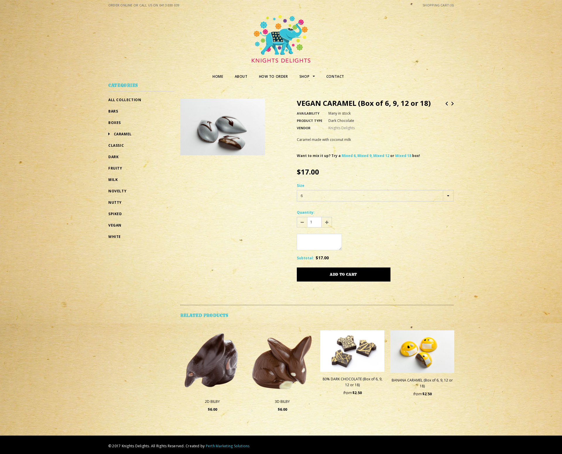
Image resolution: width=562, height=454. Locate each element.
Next (452, 104)
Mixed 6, (349, 155)
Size (300, 185)
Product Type (309, 120)
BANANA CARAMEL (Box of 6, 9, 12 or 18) (422, 383)
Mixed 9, (364, 155)
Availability (308, 113)
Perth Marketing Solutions (228, 445)
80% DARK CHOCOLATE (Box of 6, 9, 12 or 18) (352, 382)
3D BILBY (282, 401)
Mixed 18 (403, 155)
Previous (447, 104)
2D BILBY (212, 401)
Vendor (304, 128)
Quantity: (306, 212)
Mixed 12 (381, 155)
